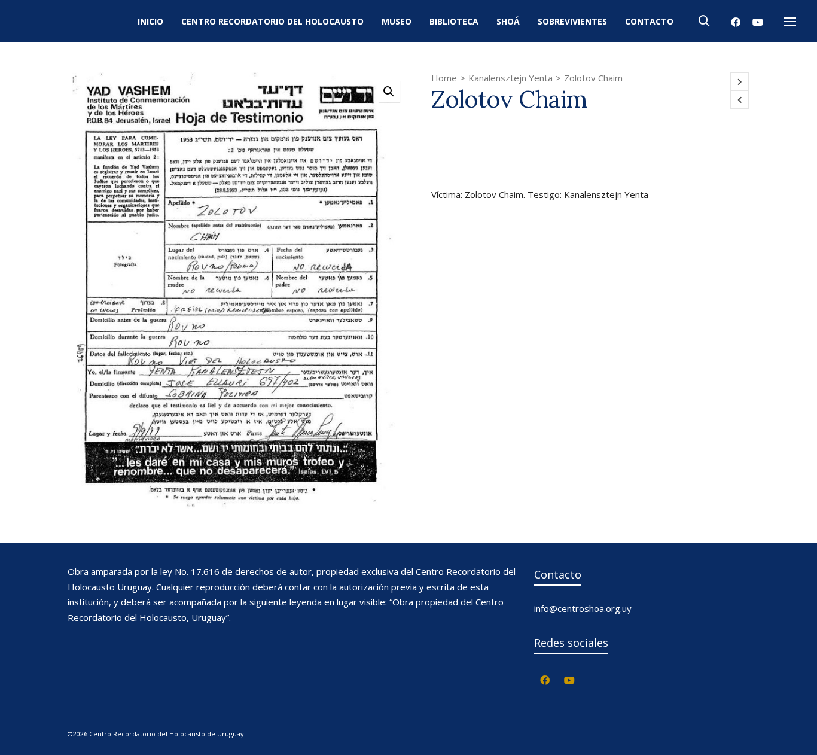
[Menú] (790, 22)
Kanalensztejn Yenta (510, 78)
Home (444, 78)
